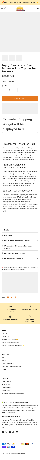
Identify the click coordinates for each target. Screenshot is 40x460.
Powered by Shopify (19, 453)
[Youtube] (10, 432)
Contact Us (5, 336)
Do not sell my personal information (13, 393)
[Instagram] (6, 432)
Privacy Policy (6, 381)
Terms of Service (7, 384)
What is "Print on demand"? (10, 342)
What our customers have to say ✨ (13, 345)
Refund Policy (6, 390)
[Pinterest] (17, 432)
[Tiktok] (13, 432)
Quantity (4, 86)
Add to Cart (20, 98)
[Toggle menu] (2, 8)
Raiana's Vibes (10, 453)
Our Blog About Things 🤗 (10, 339)
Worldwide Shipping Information (11, 366)
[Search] (6, 8)
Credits (4, 369)
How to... (4, 360)
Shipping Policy (6, 387)
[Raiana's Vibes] (20, 8)
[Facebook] (3, 432)
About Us (4, 333)
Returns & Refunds (8, 363)
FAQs (3, 357)
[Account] (33, 8)
